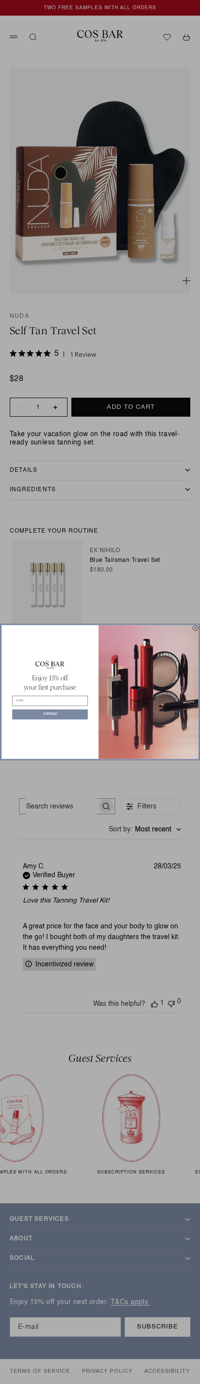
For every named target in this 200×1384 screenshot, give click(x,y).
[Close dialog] (195, 628)
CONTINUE (50, 714)
